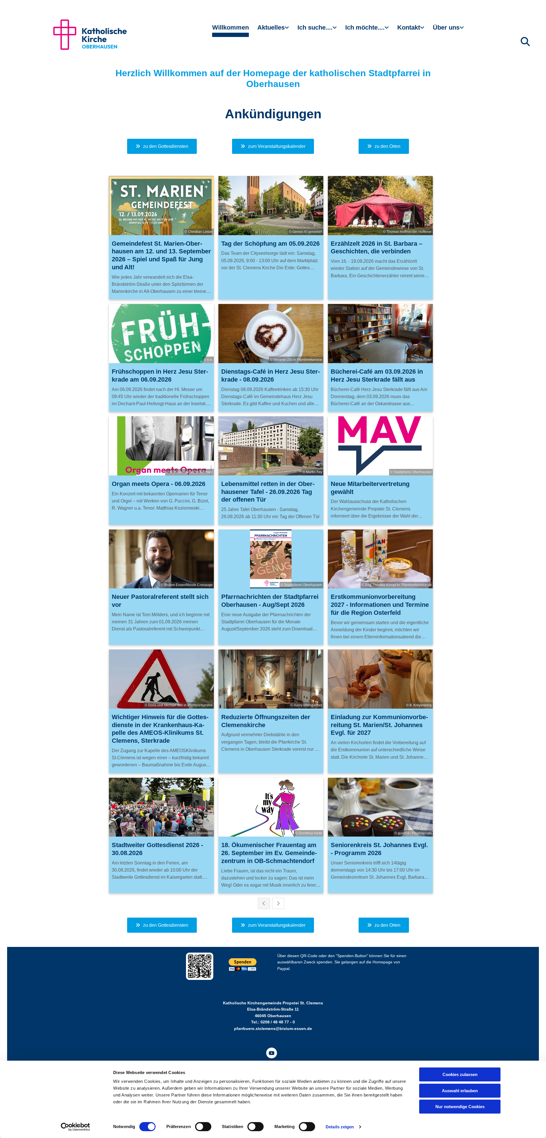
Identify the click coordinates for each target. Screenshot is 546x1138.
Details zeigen (340, 1126)
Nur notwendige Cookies (460, 1106)
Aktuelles (271, 27)
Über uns (446, 27)
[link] (273, 30)
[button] (162, 146)
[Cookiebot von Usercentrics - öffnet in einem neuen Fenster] (75, 1127)
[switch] (203, 1126)
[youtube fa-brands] (271, 1053)
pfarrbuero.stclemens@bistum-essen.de (273, 1028)
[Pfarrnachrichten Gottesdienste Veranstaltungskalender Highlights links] (287, 30)
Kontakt (408, 27)
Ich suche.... (314, 27)
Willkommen (230, 27)
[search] (525, 41)
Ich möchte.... (364, 27)
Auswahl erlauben (460, 1090)
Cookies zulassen (459, 1074)
